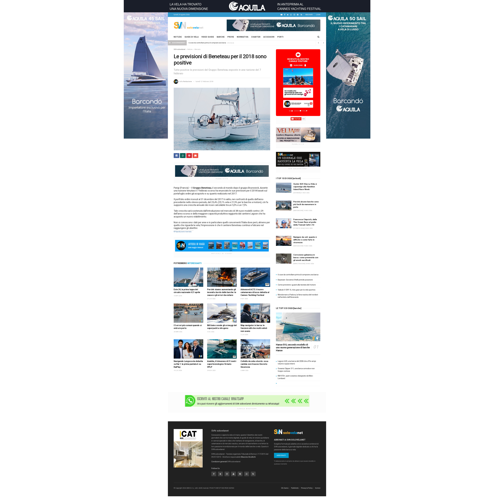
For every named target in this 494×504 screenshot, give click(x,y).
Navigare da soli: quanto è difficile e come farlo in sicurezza (305, 240)
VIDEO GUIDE (207, 37)
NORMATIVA (242, 37)
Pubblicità (294, 488)
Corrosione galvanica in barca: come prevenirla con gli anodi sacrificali (305, 257)
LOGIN (318, 15)
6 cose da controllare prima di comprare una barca (207, 43)
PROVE (230, 37)
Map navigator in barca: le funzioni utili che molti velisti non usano (254, 328)
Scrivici (317, 488)
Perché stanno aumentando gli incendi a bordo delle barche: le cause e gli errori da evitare (221, 292)
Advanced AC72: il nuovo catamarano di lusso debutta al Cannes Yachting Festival (255, 292)
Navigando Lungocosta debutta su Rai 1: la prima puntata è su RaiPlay (188, 364)
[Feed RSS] (301, 14)
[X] (287, 14)
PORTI (280, 37)
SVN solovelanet (179, 49)
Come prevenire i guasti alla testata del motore (297, 285)
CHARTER (256, 37)
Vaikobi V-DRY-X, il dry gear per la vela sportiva (296, 290)
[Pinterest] (297, 14)
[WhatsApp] (291, 14)
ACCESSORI (269, 37)
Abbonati (281, 455)
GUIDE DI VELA (192, 37)
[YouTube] (281, 14)
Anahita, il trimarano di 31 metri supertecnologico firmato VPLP (221, 364)
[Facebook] (284, 14)
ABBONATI (309, 15)
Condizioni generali (219, 462)
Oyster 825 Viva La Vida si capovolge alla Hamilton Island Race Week (305, 187)
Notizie (189, 49)
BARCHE (221, 37)
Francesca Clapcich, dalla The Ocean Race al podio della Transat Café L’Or (305, 222)
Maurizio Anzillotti (248, 457)
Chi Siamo (285, 488)
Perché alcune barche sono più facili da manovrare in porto (306, 204)
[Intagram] (294, 14)
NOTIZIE (178, 37)
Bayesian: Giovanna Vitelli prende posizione (295, 280)
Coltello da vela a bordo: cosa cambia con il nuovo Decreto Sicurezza (254, 364)
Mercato (197, 49)
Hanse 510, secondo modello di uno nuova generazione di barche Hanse (293, 347)
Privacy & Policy (306, 488)
